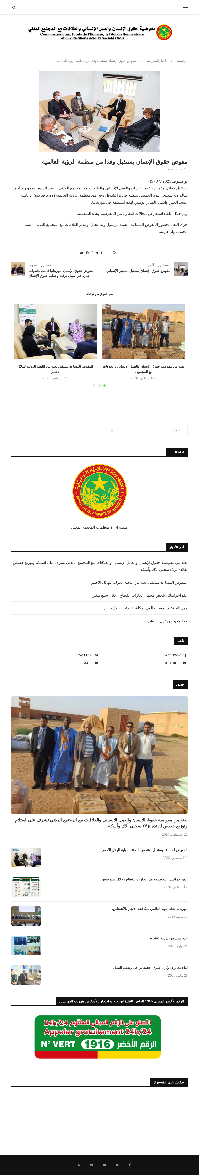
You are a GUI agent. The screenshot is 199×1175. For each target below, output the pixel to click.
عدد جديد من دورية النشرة (167, 620)
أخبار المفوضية (156, 61)
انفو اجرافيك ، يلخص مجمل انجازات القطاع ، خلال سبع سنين (140, 595)
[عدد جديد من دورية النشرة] (26, 945)
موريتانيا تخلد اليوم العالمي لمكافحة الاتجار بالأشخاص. (145, 607)
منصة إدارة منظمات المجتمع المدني (99, 527)
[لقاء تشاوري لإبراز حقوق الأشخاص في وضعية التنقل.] (26, 975)
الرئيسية (182, 61)
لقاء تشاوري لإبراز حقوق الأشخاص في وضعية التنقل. (150, 967)
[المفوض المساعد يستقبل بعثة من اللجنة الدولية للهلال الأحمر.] (55, 331)
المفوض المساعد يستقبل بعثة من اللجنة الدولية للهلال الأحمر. (139, 582)
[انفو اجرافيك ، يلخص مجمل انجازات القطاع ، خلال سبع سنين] (26, 887)
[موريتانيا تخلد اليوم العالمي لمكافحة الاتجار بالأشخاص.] (26, 916)
